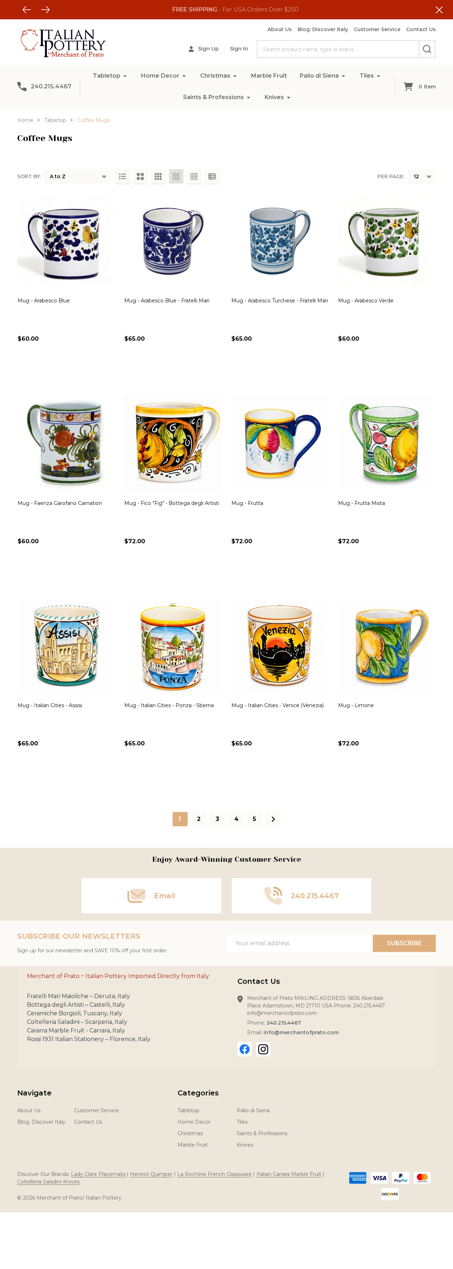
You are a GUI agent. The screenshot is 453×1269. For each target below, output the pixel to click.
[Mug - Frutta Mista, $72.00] (386, 443)
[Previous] (27, 10)
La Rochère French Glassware (214, 1174)
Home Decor (160, 75)
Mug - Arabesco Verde (366, 300)
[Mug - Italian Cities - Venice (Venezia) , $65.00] (280, 646)
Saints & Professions (213, 97)
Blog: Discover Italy (323, 29)
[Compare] (41, 370)
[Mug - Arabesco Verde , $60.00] (386, 241)
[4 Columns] (176, 176)
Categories (198, 1093)
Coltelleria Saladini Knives (48, 1181)
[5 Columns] (194, 176)
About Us (280, 29)
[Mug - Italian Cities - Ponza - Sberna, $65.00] (173, 646)
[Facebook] (244, 1049)
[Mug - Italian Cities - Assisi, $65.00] (66, 646)
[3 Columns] (158, 176)
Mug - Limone (356, 705)
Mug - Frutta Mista (361, 503)
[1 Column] (122, 176)
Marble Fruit (269, 75)
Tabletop (106, 75)
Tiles (367, 75)
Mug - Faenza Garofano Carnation (60, 503)
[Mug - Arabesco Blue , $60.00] (66, 241)
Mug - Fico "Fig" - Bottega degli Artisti (171, 503)
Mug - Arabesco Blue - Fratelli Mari (166, 300)
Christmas (215, 75)
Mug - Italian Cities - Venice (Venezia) (277, 705)
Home (25, 120)
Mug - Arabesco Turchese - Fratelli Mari (279, 300)
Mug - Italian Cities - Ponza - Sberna (169, 705)
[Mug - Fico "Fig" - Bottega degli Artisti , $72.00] (173, 443)
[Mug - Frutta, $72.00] (280, 443)
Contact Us (421, 29)
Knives (274, 97)
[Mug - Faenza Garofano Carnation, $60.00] (66, 443)
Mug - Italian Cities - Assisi (50, 705)
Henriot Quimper (151, 1174)
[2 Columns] (140, 176)
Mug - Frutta (247, 503)
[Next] (45, 10)
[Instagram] (263, 1049)
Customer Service (377, 29)
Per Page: (390, 176)
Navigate (34, 1093)
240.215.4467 (283, 1023)
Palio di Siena (319, 75)
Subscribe (404, 943)
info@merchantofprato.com (301, 1032)
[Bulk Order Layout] (212, 176)
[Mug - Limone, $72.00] (386, 646)
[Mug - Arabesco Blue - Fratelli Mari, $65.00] (173, 241)
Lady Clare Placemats (98, 1174)
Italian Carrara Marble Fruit (288, 1174)
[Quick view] (25, 370)
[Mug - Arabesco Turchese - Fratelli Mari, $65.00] (280, 241)
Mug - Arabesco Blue (44, 300)
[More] (125, 76)
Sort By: (28, 176)
